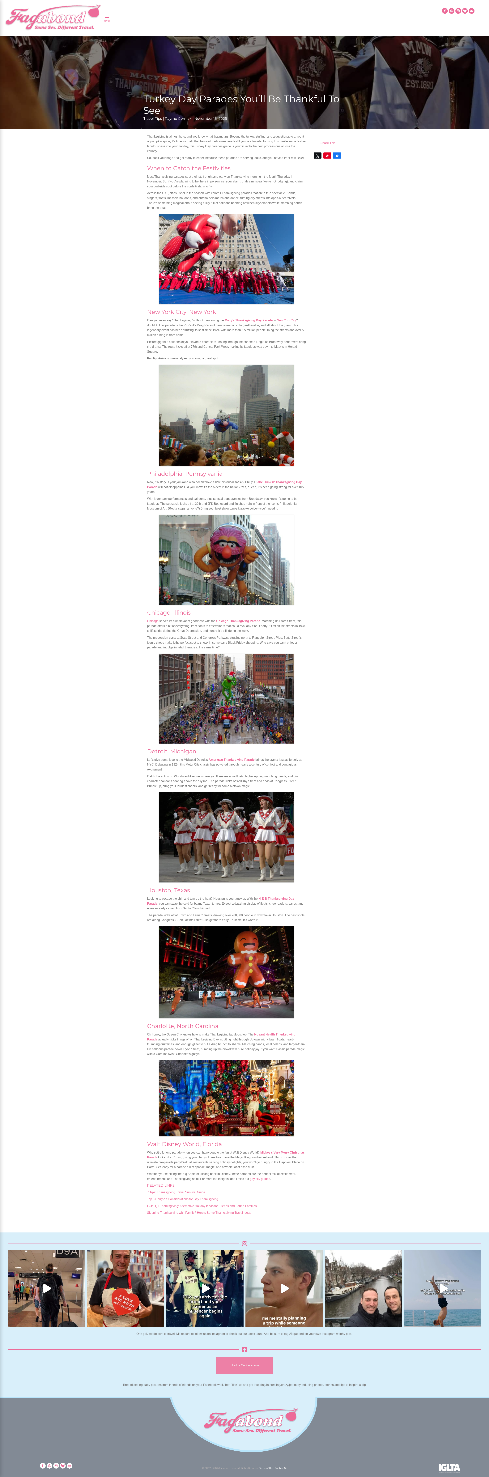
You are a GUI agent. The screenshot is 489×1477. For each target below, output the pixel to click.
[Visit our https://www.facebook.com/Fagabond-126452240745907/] (445, 11)
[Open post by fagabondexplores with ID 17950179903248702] (284, 1288)
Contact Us (281, 1467)
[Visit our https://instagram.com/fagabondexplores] (458, 11)
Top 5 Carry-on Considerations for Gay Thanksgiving (182, 1199)
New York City (286, 320)
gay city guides (260, 1178)
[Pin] (327, 155)
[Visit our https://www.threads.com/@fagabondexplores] (451, 11)
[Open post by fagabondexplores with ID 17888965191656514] (363, 1288)
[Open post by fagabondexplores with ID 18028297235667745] (46, 1288)
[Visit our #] (471, 11)
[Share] (337, 155)
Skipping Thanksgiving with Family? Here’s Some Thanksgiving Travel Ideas (199, 1212)
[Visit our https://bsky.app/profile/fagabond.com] (465, 11)
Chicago (153, 621)
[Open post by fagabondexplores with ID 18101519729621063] (205, 1288)
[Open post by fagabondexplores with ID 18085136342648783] (125, 1288)
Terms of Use (266, 1467)
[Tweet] (317, 155)
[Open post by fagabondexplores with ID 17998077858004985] (442, 1288)
